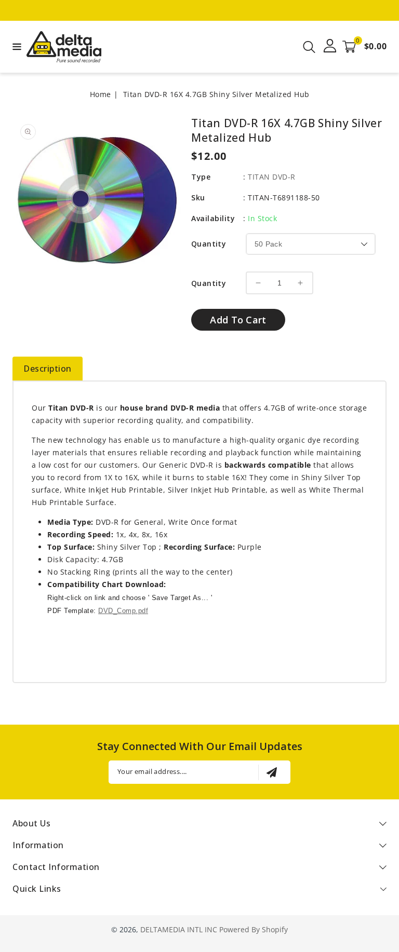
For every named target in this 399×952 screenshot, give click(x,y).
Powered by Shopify (253, 929)
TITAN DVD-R (272, 177)
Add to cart (238, 320)
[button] (15, 45)
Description (47, 368)
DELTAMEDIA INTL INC (178, 929)
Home (100, 94)
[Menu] (15, 46)
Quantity (208, 244)
